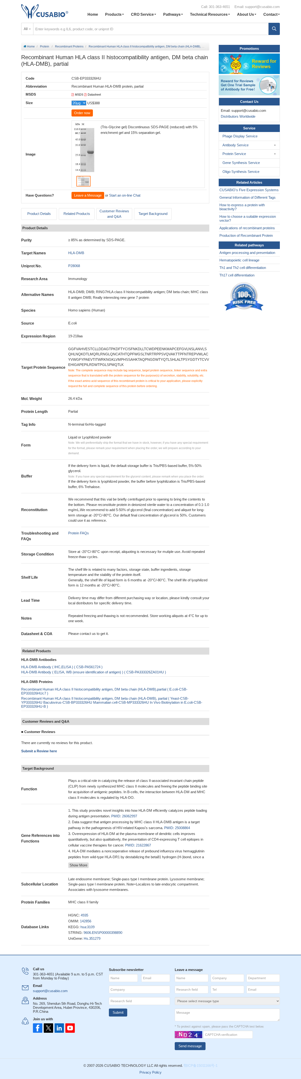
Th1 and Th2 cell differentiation (242, 268)
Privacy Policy (150, 1072)
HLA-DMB (76, 253)
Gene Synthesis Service (241, 163)
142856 (85, 921)
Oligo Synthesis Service (240, 172)
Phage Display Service (239, 136)
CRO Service (142, 14)
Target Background (153, 214)
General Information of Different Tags (247, 197)
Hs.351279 (92, 938)
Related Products (76, 214)
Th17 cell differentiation (236, 275)
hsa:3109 (87, 927)
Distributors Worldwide (237, 116)
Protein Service (234, 154)
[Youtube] (68, 1028)
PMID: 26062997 (124, 816)
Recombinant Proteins (69, 46)
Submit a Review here (39, 751)
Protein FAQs (78, 533)
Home (92, 14)
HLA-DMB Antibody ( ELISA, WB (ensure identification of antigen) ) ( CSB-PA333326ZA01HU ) (93, 672)
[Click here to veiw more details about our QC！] (244, 296)
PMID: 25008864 (177, 828)
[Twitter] (48, 1028)
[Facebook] (37, 1028)
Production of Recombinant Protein (246, 235)
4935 (84, 915)
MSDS (79, 94)
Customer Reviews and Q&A (114, 213)
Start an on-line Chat (124, 195)
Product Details (39, 214)
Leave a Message (88, 195)
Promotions (249, 48)
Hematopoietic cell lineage (239, 260)
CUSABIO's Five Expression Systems (249, 190)
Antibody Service (235, 145)
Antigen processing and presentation (247, 253)
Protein (44, 46)
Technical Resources (209, 14)
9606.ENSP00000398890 (102, 933)
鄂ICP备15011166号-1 (201, 1065)
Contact (270, 14)
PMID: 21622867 (138, 845)
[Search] (274, 29)
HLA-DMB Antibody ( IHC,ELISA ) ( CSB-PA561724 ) (62, 667)
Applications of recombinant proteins (247, 228)
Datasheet (94, 94)
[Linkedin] (58, 1028)
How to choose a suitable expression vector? (247, 218)
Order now (82, 113)
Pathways (172, 14)
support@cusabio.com (262, 7)
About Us (245, 14)
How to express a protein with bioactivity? (242, 207)
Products (113, 14)
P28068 (74, 266)
